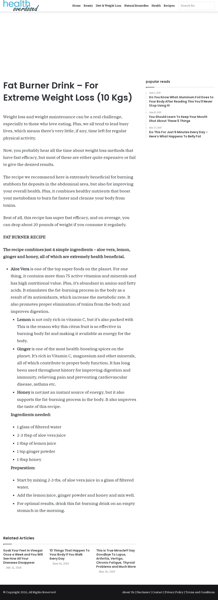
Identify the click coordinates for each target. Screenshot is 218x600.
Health (156, 5)
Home (76, 5)
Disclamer (143, 592)
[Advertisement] (109, 47)
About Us (128, 592)
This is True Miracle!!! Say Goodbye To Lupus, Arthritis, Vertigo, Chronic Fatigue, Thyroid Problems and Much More (116, 558)
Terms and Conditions (200, 592)
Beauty (88, 5)
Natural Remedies (136, 5)
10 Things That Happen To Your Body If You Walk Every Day (70, 554)
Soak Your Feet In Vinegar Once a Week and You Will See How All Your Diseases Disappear (23, 556)
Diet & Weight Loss (108, 5)
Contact (157, 592)
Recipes (169, 5)
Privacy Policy (174, 592)
